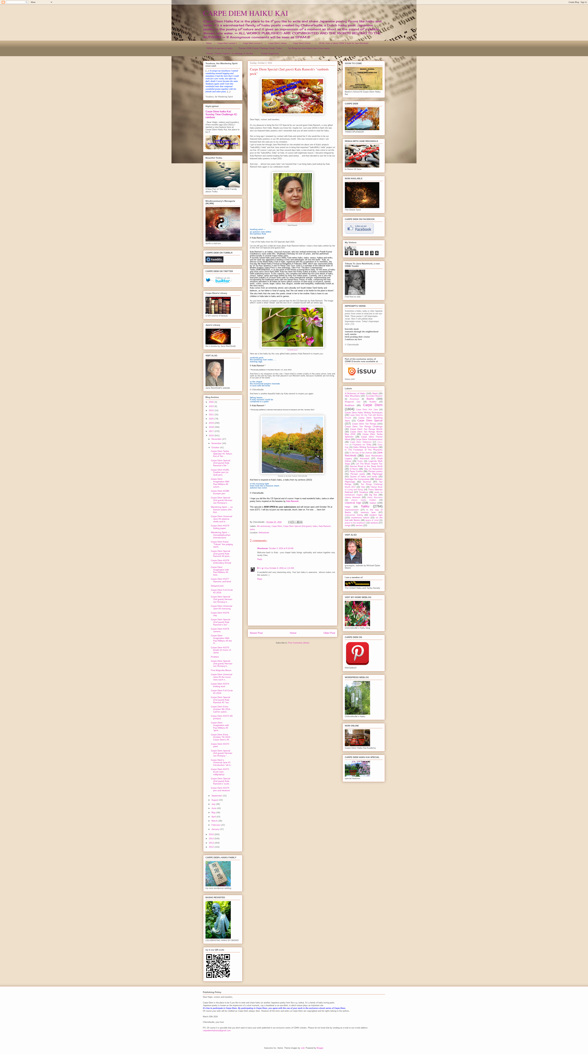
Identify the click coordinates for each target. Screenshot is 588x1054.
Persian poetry (375, 471)
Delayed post (217, 586)
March (214, 821)
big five (373, 494)
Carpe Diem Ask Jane (367, 410)
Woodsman (262, 548)
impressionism (352, 509)
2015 (211, 834)
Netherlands (264, 532)
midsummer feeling (354, 515)
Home (208, 43)
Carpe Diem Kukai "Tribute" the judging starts (222, 544)
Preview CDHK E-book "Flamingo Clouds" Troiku (260, 48)
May (213, 812)
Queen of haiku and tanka (363, 476)
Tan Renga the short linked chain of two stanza (309, 48)
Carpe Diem (277, 526)
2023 (211, 406)
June (214, 808)
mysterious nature (360, 517)
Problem (215, 657)
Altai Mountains (352, 396)
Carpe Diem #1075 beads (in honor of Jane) (221, 650)
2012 (211, 847)
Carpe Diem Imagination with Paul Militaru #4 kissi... (220, 571)
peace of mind (372, 520)
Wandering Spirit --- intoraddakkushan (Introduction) (220, 535)
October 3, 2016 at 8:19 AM (281, 548)
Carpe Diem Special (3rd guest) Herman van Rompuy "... (221, 753)
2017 (211, 431)
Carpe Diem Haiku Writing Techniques (364, 412)
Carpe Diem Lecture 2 (252, 43)
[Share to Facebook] (298, 522)
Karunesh (364, 458)
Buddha (372, 402)
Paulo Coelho (356, 471)
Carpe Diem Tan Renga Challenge (364, 426)
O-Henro (354, 469)
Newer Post (256, 633)
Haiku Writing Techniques (365, 447)
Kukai (360, 461)
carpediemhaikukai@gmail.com (217, 1030)
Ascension (354, 399)
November (216, 443)
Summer (367, 481)
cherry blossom (352, 497)
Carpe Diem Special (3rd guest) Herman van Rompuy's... (221, 500)
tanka (252, 529)
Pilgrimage (377, 474)
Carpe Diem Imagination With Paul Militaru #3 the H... (221, 639)
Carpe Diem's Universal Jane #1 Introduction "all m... (221, 762)
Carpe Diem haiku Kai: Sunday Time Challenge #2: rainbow (221, 114)
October (215, 447)
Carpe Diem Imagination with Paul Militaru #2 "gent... (220, 726)
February (216, 825)
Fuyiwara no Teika (361, 444)
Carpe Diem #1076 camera (220, 630)
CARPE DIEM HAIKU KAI (245, 13)
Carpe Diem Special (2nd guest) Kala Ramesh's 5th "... (220, 463)
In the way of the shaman (360, 453)
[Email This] (289, 522)
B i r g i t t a (262, 568)
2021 (211, 414)
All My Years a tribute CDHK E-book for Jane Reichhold (343, 43)
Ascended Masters (374, 396)
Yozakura (363, 492)
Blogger (320, 1048)
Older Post (329, 633)
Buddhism (349, 405)
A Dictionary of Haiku (355, 393)
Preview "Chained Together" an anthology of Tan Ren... (230, 53)
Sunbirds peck (292, 350)
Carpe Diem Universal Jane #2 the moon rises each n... (221, 677)
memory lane (368, 512)
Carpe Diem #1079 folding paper (220, 526)
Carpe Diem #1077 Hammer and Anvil (221, 580)
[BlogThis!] (292, 522)
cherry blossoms (375, 497)
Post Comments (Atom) (298, 643)
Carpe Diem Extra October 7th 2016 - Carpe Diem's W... (221, 737)
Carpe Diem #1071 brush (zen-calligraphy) (220, 772)
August (215, 800)
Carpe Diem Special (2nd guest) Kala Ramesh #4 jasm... (221, 553)
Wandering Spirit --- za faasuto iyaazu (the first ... (222, 509)
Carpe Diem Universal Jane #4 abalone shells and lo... (221, 519)
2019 (211, 423)
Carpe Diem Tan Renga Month (366, 429)
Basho (370, 398)
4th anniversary (263, 526)
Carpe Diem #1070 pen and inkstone (220, 789)
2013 (211, 843)
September (217, 795)
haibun (373, 503)
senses (359, 525)
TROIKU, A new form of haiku (219, 48)
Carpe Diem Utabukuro (360, 442)
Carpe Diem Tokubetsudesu (369, 439)
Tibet (363, 487)
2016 (211, 435)
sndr (302, 1048)
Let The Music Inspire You (369, 463)
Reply (259, 559)
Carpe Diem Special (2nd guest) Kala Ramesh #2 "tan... (221, 700)
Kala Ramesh (325, 526)
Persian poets (358, 474)
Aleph (375, 393)
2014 (211, 838)
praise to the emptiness (355, 523)
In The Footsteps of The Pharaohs (364, 449)
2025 (211, 402)
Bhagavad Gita (352, 402)
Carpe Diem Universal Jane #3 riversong (221, 607)
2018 (211, 427)
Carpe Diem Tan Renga (364, 423)
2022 (211, 410)
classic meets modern (363, 500)
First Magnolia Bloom (221, 670)
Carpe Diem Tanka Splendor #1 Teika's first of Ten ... (221, 454)
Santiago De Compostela (357, 479)
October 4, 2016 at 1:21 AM (281, 568)
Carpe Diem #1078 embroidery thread (221, 561)
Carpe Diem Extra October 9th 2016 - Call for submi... (221, 709)
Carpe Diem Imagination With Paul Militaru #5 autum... (220, 483)
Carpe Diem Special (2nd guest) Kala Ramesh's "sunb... (221, 781)
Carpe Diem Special (370, 420)
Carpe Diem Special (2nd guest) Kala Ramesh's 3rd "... (220, 622)
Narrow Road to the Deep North (366, 466)
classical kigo (353, 502)
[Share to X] (295, 522)
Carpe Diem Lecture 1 (227, 43)
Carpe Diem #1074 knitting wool (220, 685)
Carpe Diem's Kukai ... (303, 43)
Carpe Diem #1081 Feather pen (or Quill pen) (220, 472)
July (213, 804)
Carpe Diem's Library (277, 43)
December (216, 439)
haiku (315, 526)
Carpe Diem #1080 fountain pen (220, 492)
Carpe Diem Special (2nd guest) (297, 526)
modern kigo (376, 515)
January (215, 829)
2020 (211, 418)
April (213, 816)
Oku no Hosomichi (373, 469)
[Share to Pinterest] (301, 522)
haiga (347, 506)
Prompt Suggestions (270, 53)
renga (348, 525)
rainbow (374, 522)
